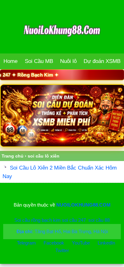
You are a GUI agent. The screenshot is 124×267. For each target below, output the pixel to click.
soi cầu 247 (74, 220)
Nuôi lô (68, 61)
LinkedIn (106, 242)
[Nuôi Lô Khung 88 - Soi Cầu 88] (62, 115)
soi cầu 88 (99, 220)
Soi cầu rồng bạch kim (37, 220)
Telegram (26, 242)
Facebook (54, 242)
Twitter (62, 250)
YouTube (81, 242)
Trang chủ (13, 155)
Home (10, 61)
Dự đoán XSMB (102, 61)
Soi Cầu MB (39, 61)
